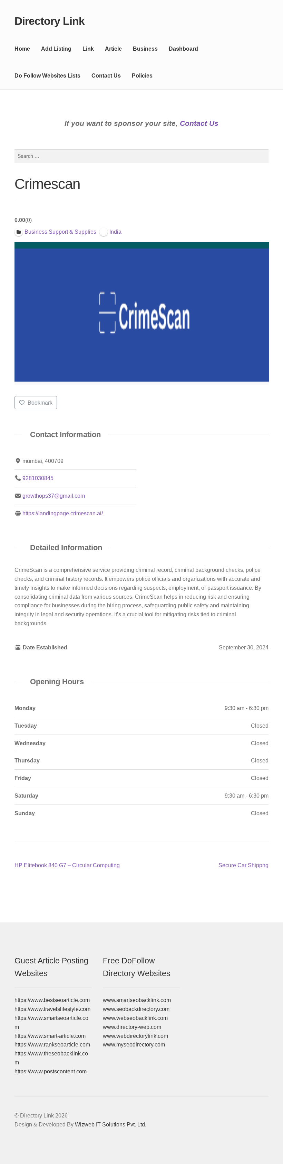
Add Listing (56, 49)
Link (88, 49)
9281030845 (37, 478)
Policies (142, 76)
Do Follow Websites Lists (47, 76)
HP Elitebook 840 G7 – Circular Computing (67, 866)
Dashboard (183, 49)
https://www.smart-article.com (50, 1036)
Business (145, 49)
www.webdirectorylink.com (135, 1036)
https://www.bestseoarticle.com (52, 1000)
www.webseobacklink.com (135, 1018)
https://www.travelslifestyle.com (52, 1009)
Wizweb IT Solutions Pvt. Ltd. (110, 1124)
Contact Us (106, 76)
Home (22, 49)
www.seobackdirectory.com (136, 1009)
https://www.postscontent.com (50, 1071)
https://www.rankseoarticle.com (52, 1044)
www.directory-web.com (132, 1027)
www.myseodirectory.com (134, 1044)
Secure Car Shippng (243, 866)
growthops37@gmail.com (53, 496)
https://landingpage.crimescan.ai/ (62, 513)
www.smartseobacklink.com (137, 1000)
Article (113, 49)
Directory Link (49, 21)
